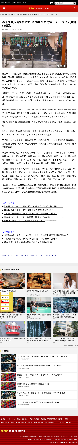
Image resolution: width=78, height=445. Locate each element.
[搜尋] (74, 10)
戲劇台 (24, 422)
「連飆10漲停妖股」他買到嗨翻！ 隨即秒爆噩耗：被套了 (30, 213)
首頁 (1, 14)
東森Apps (17, 2)
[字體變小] (5, 302)
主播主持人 (11, 419)
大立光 (54, 255)
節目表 (3, 419)
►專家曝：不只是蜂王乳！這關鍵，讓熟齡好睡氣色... (27, 217)
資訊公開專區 (63, 419)
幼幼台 (30, 422)
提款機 (32, 255)
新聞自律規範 (34, 419)
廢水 (42, 255)
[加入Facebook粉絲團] (5, 306)
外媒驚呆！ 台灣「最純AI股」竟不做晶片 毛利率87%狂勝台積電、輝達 (39, 340)
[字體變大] (5, 298)
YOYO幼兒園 (60, 422)
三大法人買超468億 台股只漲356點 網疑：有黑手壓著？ (12, 316)
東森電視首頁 (5, 422)
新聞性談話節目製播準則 (49, 419)
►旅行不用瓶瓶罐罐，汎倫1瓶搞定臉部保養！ (23, 220)
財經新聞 (7, 14)
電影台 (35, 422)
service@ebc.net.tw (72, 439)
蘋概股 (48, 255)
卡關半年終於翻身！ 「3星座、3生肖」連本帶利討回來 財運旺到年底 (36, 235)
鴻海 (17, 255)
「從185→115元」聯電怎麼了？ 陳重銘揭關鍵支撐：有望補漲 (65, 339)
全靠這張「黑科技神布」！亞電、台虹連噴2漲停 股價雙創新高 (65, 316)
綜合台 (18, 422)
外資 (26, 255)
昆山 (37, 255)
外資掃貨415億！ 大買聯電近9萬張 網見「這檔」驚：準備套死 (33, 206)
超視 (46, 422)
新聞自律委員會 (22, 419)
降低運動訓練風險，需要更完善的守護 (39, 316)
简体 (24, 2)
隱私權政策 (74, 436)
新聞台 (13, 422)
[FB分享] (5, 294)
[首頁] (39, 8)
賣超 (21, 255)
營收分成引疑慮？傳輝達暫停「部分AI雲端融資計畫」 (29, 242)
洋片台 (41, 422)
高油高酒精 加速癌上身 (8, 291)
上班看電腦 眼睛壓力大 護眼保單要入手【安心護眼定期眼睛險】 (65, 292)
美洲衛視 (52, 422)
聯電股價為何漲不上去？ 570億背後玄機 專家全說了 (28, 210)
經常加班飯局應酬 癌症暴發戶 (37, 291)
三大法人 (11, 255)
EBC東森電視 (6, 2)
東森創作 (68, 422)
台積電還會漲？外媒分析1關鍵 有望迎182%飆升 (12, 339)
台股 (13, 14)
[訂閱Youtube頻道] (5, 309)
